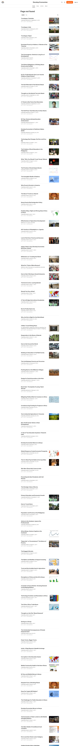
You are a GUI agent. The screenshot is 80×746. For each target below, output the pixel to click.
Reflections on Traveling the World (31, 256)
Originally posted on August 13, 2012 (29, 161)
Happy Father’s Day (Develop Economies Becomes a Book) (32, 247)
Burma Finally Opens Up (28, 309)
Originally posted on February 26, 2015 (29, 29)
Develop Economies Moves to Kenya (31, 708)
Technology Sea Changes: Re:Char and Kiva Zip (33, 140)
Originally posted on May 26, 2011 (28, 684)
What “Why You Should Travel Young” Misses (34, 159)
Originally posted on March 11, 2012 (29, 337)
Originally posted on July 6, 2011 (28, 615)
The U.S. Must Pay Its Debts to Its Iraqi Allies (33, 460)
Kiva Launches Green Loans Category (32, 737)
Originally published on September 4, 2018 (30, 20)
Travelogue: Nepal (26, 36)
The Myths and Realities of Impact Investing (33, 559)
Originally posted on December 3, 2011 (29, 488)
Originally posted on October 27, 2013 (29, 86)
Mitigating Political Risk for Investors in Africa (34, 397)
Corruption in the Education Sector (31, 657)
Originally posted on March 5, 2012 (28, 345)
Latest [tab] (23, 15)
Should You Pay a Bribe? (28, 291)
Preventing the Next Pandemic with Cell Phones (32, 477)
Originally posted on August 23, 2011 (29, 553)
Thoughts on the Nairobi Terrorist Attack (32, 93)
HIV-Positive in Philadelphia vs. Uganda (32, 229)
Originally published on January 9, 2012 (29, 436)
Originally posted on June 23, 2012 (28, 231)
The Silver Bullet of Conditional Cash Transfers (31, 727)
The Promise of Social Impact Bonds (31, 168)
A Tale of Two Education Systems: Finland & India (33, 433)
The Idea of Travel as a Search (29, 193)
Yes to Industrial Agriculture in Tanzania (32, 414)
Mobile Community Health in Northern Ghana (34, 665)
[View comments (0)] (30, 23)
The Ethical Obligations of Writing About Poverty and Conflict (32, 65)
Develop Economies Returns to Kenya (31, 443)
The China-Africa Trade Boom (29, 604)
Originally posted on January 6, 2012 (29, 444)
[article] (40, 21)
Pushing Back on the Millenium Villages (32, 370)
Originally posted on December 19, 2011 (30, 461)
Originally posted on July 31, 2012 (28, 187)
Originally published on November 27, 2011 (30, 497)
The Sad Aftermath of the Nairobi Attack (32, 84)
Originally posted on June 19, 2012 (28, 239)
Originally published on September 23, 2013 (30, 103)
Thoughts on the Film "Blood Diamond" (32, 613)
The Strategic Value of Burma (29, 487)
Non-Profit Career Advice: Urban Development (30, 423)
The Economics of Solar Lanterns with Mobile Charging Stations (34, 717)
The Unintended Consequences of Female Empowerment (33, 630)
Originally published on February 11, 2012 (30, 380)
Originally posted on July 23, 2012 (28, 195)
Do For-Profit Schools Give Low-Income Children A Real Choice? (32, 75)
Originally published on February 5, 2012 (30, 390)
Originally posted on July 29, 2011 (28, 578)
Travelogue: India (26, 27)
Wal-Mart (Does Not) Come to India (31, 468)
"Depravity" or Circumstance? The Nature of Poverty (33, 542)
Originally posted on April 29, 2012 (28, 301)
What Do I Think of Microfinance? (30, 265)
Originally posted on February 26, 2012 (29, 363)
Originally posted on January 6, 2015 (29, 37)
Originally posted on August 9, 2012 (29, 178)
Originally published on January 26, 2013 (30, 132)
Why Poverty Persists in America (30, 185)
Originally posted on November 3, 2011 (29, 514)
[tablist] (24, 15)
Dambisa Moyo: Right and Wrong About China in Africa (34, 211)
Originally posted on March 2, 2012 (28, 354)
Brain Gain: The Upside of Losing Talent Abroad (32, 387)
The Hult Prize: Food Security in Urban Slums (34, 110)
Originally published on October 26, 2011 (30, 524)
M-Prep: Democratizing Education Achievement (31, 119)
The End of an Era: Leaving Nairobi (31, 282)
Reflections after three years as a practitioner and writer (33, 267)
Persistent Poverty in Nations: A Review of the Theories (34, 45)
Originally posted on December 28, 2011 (30, 453)
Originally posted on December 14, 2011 (30, 470)
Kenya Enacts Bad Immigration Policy (31, 202)
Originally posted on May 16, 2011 (28, 710)
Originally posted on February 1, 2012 (29, 398)
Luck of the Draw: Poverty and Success (32, 238)
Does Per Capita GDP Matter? (29, 691)
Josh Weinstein (29, 21)
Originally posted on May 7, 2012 (28, 293)
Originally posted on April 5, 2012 (28, 310)
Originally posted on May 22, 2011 (28, 693)
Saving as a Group (26, 621)
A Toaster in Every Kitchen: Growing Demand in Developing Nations (34, 586)
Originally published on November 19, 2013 (30, 78)
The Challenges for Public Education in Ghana (34, 700)
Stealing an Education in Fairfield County (32, 352)
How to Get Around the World (29, 344)
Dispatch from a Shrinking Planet (30, 682)
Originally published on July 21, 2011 (29, 597)
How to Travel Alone (27, 504)
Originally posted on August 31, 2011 (29, 544)
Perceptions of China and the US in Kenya (33, 577)
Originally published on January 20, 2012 (30, 415)
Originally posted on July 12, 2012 (28, 204)
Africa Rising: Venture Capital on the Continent (31, 532)
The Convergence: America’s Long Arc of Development (33, 55)
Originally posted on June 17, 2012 (28, 250)
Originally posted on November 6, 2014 (29, 48)
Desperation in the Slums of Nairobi (31, 335)
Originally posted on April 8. (27, 58)
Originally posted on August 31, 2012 (29, 152)
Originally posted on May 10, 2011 (28, 720)
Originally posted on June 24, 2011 (28, 641)
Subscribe (69, 2)
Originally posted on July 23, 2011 (28, 589)
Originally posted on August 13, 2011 (29, 570)
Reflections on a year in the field (28, 222)
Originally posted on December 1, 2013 (29, 68)
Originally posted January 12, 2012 (28, 426)
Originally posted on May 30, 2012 (28, 258)
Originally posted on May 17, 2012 (28, 284)
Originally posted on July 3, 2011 (28, 623)
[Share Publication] (64, 2)
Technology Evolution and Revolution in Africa (34, 596)
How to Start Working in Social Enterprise (33, 274)
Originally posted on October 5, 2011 (29, 534)
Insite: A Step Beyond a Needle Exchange (32, 648)
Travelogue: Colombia (27, 18)
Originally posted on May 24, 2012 (28, 275)
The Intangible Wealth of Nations (30, 176)
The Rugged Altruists (27, 551)
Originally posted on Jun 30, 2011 (28, 633)
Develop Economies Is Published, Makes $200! (32, 130)
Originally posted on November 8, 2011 (29, 505)
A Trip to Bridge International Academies (32, 300)
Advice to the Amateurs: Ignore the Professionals (31, 522)
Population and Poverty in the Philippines (33, 513)
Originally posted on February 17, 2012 (29, 371)
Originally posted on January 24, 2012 (29, 407)
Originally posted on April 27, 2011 (28, 730)
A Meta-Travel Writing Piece (29, 325)
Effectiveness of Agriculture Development (33, 221)
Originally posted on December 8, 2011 (29, 480)
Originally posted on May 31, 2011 (28, 676)
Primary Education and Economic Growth (33, 495)
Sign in (76, 2)
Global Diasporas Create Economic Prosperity (34, 451)
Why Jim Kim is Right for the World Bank (32, 317)
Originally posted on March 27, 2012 (29, 319)
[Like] (22, 81)
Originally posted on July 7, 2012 (28, 214)
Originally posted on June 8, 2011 (28, 667)
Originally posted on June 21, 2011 (28, 650)
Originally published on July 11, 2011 (29, 606)
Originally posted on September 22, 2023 (30, 95)
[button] (34, 6)
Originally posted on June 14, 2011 (28, 658)
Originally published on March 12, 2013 (29, 112)
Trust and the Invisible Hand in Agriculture (33, 568)
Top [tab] (26, 15)
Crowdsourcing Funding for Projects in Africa (34, 405)
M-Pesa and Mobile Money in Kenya (31, 674)
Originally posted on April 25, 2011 (28, 738)
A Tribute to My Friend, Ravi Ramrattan (32, 102)
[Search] (62, 2)
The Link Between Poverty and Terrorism (32, 361)
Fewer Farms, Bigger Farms (29, 640)
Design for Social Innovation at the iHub (32, 378)
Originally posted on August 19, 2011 (29, 561)
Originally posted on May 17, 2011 (28, 701)
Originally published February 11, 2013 (29, 122)
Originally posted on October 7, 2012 (29, 142)
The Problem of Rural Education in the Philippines (32, 150)
